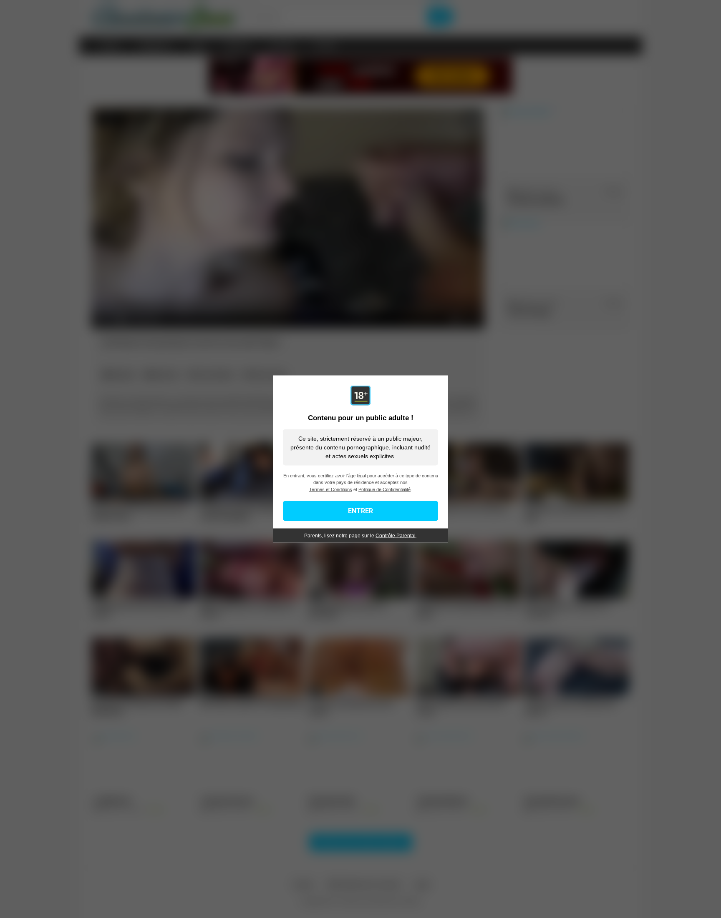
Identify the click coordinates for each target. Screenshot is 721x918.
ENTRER (360, 511)
